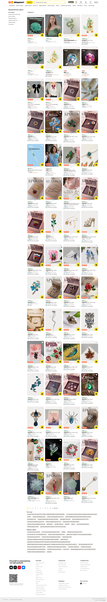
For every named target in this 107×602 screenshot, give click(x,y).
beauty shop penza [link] (32, 498)
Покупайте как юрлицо (63, 566)
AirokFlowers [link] (67, 498)
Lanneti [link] (47, 170)
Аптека (37, 575)
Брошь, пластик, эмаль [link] (71, 236)
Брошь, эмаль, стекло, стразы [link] (71, 137)
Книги (37, 583)
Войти (96, 2)
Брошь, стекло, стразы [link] (35, 432)
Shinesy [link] (47, 464)
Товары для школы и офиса (41, 585)
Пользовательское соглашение (16, 599)
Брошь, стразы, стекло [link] (71, 270)
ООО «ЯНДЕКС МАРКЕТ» (100, 598)
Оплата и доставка (62, 564)
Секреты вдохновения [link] (69, 40)
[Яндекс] (104, 600)
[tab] (11, 5)
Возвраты (60, 570)
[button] (31, 12)
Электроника (38, 570)
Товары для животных (40, 588)
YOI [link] (28, 170)
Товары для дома (39, 574)
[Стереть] (64, 2)
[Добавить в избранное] (42, 16)
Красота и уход (39, 577)
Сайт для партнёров (62, 588)
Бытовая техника (39, 566)
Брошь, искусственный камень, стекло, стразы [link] (89, 237)
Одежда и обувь (39, 572)
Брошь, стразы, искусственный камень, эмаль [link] (70, 171)
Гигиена (37, 568)
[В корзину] (42, 35)
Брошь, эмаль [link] (87, 170)
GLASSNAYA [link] (84, 40)
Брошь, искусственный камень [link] (34, 104)
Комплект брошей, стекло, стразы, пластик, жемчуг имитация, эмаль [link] (71, 204)
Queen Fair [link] (66, 104)
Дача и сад (38, 581)
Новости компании (84, 562)
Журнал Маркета (61, 572)
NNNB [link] (65, 72)
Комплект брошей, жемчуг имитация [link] (70, 400)
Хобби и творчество (40, 579)
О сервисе (60, 568)
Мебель (37, 564)
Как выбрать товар (62, 562)
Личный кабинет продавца (63, 583)
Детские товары (39, 592)
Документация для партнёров (64, 587)
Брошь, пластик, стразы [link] (53, 432)
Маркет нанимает (83, 570)
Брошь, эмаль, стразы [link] (34, 270)
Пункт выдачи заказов (84, 568)
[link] (46, 514)
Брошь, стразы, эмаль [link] (88, 136)
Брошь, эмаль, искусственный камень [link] (33, 465)
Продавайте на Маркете (63, 585)
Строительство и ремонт (41, 590)
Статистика (5, 599)
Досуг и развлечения (40, 562)
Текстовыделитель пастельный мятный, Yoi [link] (35, 171)
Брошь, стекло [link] (87, 40)
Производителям (83, 566)
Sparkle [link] (83, 104)
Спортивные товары (40, 587)
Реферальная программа (85, 564)
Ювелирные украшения (40, 594)
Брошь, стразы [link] (51, 136)
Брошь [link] (29, 40)
